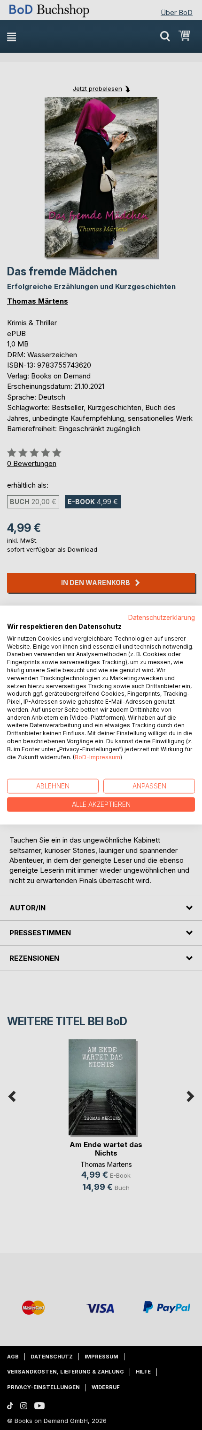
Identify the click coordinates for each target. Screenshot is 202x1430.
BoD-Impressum (97, 756)
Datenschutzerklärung (161, 617)
